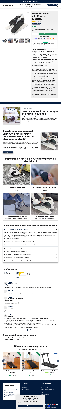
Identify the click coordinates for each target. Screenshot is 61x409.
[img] (10, 280)
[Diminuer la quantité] (33, 34)
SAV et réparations (36, 4)
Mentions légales (44, 385)
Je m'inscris (30, 405)
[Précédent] (11, 365)
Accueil (21, 4)
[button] (55, 6)
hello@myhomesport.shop (11, 391)
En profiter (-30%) (8, 149)
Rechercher (43, 383)
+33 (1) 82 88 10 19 (9, 390)
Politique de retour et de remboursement (49, 390)
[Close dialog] (43, 396)
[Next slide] (29, 41)
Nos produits (28, 4)
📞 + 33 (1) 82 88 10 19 (52, 4)
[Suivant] (13, 365)
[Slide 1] (42, 45)
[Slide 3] (47, 45)
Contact (33, 6)
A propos (28, 6)
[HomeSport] (8, 5)
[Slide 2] (45, 45)
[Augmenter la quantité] (37, 34)
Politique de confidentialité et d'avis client (49, 388)
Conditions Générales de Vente (47, 387)
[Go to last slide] (3, 41)
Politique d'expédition (45, 392)
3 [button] (30, 327)
